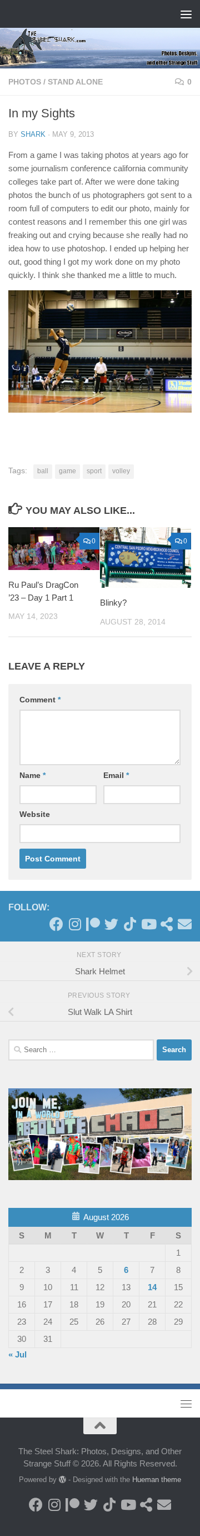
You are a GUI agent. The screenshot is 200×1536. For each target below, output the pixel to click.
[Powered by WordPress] (62, 1479)
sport (94, 471)
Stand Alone (75, 81)
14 (152, 1287)
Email (116, 775)
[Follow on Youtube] (148, 924)
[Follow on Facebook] (56, 924)
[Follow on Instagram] (75, 924)
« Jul (17, 1354)
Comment (40, 699)
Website (34, 814)
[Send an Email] (185, 924)
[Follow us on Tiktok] (130, 924)
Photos (24, 81)
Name (32, 775)
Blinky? (113, 602)
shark (33, 134)
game (67, 471)
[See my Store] (166, 924)
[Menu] (186, 14)
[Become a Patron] (93, 924)
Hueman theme (156, 1479)
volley (121, 471)
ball (42, 471)
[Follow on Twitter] (111, 924)
